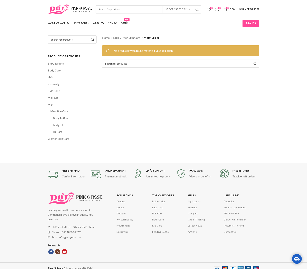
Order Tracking (196, 219)
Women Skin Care (58, 138)
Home (106, 37)
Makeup (53, 97)
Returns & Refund (234, 225)
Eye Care (157, 225)
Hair (50, 77)
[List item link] (75, 232)
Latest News (195, 225)
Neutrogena (123, 225)
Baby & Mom (56, 63)
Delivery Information (235, 219)
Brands (251, 23)
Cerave (121, 207)
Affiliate (192, 231)
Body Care (54, 70)
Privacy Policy (231, 213)
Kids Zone (54, 90)
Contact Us (230, 231)
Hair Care (157, 213)
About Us (229, 201)
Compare (193, 213)
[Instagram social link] (57, 251)
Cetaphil (121, 213)
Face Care (157, 207)
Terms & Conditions (235, 207)
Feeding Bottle (160, 231)
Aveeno (121, 201)
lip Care (57, 131)
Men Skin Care (59, 111)
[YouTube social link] (64, 251)
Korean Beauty (125, 219)
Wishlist (192, 207)
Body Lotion (60, 118)
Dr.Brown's (122, 231)
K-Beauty (53, 84)
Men (50, 104)
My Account (194, 201)
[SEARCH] (197, 9)
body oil (58, 125)
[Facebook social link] (51, 251)
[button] (297, 259)
